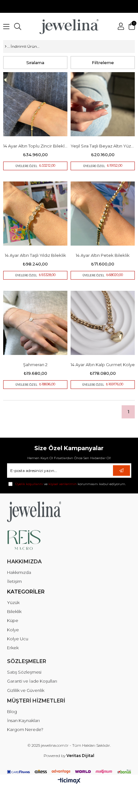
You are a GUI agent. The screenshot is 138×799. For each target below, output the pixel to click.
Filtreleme (103, 62)
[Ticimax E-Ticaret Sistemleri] (69, 781)
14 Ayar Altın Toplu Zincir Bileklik (35, 145)
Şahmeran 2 (35, 364)
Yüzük (13, 602)
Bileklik (14, 611)
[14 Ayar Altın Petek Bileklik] (103, 213)
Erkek (13, 647)
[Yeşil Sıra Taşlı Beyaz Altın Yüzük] (103, 104)
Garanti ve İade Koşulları (32, 681)
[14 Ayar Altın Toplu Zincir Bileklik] (35, 104)
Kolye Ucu (17, 638)
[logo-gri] (48, 511)
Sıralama (35, 62)
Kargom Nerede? (25, 729)
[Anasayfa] (5, 46)
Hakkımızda (19, 572)
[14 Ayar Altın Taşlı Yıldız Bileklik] (35, 213)
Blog (12, 711)
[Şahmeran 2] (35, 323)
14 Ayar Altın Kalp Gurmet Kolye (103, 364)
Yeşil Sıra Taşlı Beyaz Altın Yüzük (103, 145)
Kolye (13, 629)
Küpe (12, 620)
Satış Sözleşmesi (24, 672)
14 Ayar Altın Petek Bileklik (103, 255)
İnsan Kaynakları (23, 720)
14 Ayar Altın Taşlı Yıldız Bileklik (35, 255)
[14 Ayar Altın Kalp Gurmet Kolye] (103, 323)
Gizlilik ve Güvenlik (25, 690)
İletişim (14, 581)
